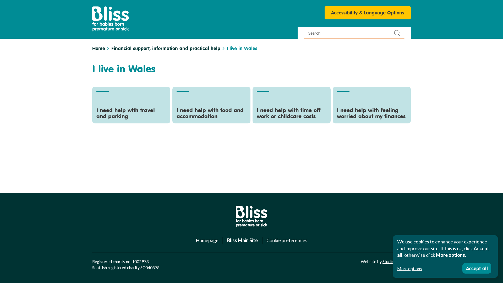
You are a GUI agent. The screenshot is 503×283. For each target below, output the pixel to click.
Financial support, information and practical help (165, 48)
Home (98, 48)
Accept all (477, 268)
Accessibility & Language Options (367, 12)
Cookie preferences (286, 240)
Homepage (207, 240)
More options (409, 268)
